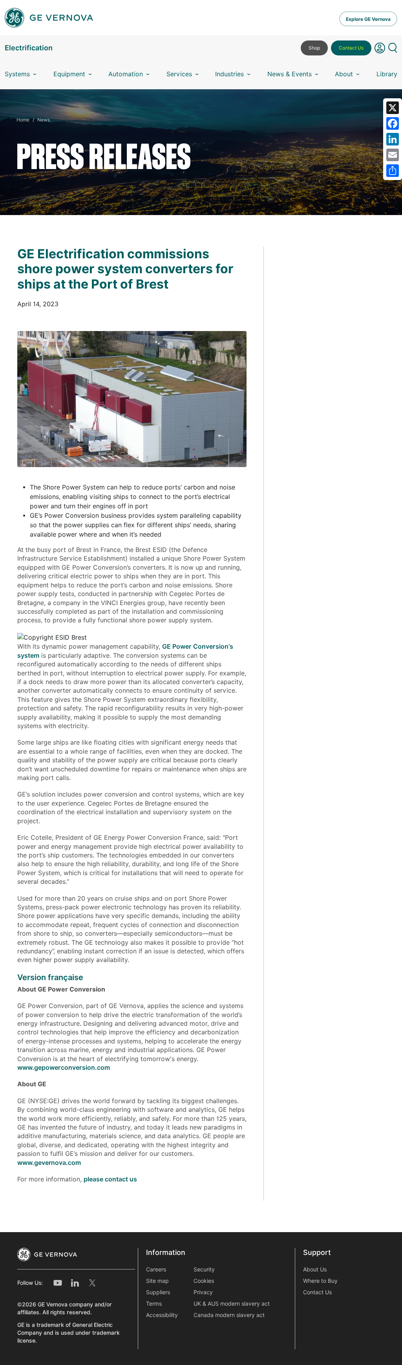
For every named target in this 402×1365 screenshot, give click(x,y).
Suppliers (158, 1292)
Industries (229, 74)
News (43, 120)
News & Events (289, 74)
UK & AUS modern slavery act (232, 1304)
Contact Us (351, 48)
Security (204, 1269)
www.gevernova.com (49, 1162)
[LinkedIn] (392, 139)
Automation (125, 74)
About (344, 74)
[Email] (392, 155)
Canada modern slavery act (229, 1315)
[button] (379, 51)
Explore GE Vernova (368, 19)
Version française (50, 977)
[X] (392, 108)
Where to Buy (320, 1281)
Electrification (29, 48)
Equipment (69, 74)
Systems (17, 74)
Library (386, 74)
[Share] (392, 170)
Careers (156, 1269)
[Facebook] (392, 123)
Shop (314, 48)
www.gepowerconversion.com (63, 1067)
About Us (315, 1269)
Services (179, 74)
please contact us (110, 1179)
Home (22, 120)
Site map (157, 1281)
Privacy (203, 1292)
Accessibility (162, 1315)
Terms (154, 1304)
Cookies (204, 1281)
